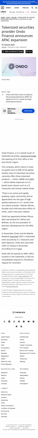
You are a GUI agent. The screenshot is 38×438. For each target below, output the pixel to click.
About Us (4, 392)
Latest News (5, 337)
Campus (4, 383)
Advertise (4, 400)
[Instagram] (14, 322)
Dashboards (24, 337)
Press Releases (6, 364)
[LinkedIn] (9, 322)
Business (4, 339)
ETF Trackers (24, 348)
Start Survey (28, 111)
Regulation (5, 356)
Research (4, 372)
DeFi (2, 345)
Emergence (24, 383)
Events (22, 378)
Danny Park (9, 44)
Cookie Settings (14, 428)
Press (3, 403)
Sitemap (4, 416)
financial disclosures (12, 286)
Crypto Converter (26, 345)
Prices (22, 339)
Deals (3, 342)
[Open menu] (36, 7)
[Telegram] (24, 322)
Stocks (22, 356)
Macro (3, 350)
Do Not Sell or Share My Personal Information (19, 429)
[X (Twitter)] (4, 322)
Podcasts (23, 372)
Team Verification (7, 405)
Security (4, 414)
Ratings (22, 361)
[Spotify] (33, 322)
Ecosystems (5, 348)
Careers (4, 397)
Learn (3, 378)
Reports (4, 375)
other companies (24, 276)
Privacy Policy (11, 426)
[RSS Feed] (21, 326)
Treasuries (23, 359)
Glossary (4, 381)
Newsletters (24, 375)
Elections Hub (6, 361)
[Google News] (16, 326)
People (22, 381)
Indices (22, 342)
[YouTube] (29, 322)
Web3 (3, 359)
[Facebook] (19, 322)
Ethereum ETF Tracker (27, 353)
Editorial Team (6, 394)
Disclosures (5, 411)
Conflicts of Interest (8, 408)
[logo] (2, 8)
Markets (4, 353)
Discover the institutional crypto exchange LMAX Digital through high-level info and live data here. (19, 2)
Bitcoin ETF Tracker (26, 350)
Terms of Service (24, 426)
